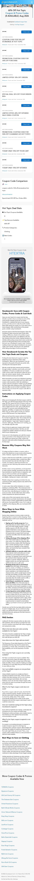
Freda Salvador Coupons (9, 850)
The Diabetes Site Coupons (10, 799)
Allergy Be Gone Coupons (9, 858)
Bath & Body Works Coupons (10, 808)
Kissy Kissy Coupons (7, 816)
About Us (4, 876)
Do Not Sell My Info (6, 879)
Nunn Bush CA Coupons (9, 862)
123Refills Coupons (7, 787)
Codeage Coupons (7, 829)
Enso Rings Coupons (7, 845)
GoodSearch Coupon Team (20, 21)
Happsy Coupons (6, 841)
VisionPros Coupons (7, 833)
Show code (26, 32)
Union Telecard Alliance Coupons (11, 812)
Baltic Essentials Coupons (9, 837)
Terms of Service (12, 876)
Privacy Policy (21, 876)
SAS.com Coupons (7, 820)
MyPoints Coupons (7, 854)
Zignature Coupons (7, 791)
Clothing (12, 24)
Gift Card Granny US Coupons (10, 795)
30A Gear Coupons (7, 866)
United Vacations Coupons (9, 804)
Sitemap (15, 879)
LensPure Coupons (7, 825)
